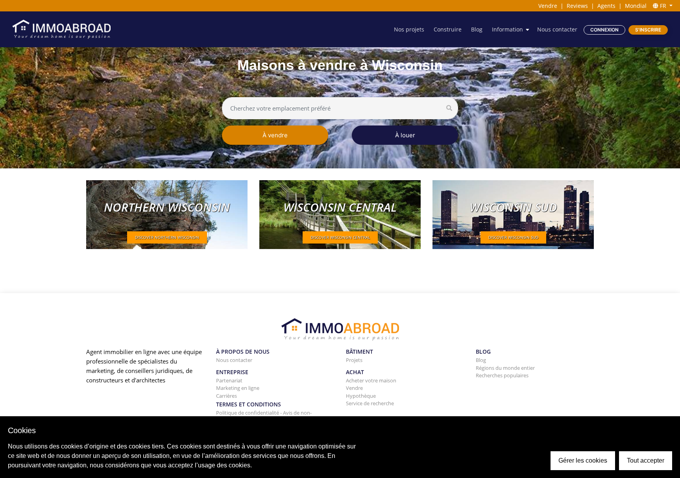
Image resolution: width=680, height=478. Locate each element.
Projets (354, 360)
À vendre (275, 135)
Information (507, 29)
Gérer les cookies (582, 460)
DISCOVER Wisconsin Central (340, 237)
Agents (606, 5)
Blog (476, 29)
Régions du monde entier (505, 367)
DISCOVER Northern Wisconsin (167, 237)
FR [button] (663, 5)
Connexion (604, 30)
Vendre (547, 5)
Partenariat (229, 380)
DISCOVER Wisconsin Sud (513, 237)
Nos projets (409, 29)
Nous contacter (557, 29)
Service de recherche (370, 403)
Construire (448, 29)
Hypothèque (361, 395)
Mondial (636, 5)
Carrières (226, 395)
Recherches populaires (502, 375)
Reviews (577, 5)
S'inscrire (648, 30)
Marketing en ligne (237, 387)
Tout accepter (645, 460)
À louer (405, 135)
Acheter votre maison (371, 380)
